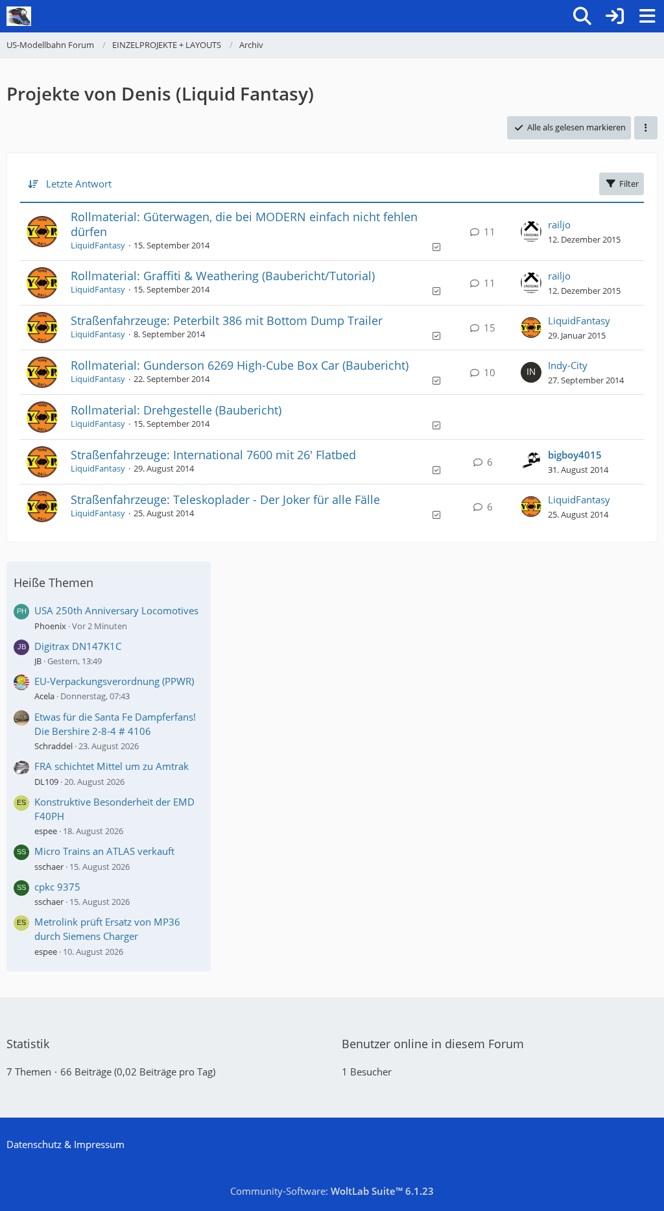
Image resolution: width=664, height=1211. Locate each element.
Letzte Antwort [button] (79, 183)
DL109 (46, 781)
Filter (629, 183)
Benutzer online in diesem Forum (433, 1043)
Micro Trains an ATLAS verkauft (104, 851)
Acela (44, 696)
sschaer (49, 866)
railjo (559, 224)
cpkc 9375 (57, 886)
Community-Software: (332, 1190)
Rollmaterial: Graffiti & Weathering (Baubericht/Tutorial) (223, 275)
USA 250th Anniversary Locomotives (116, 610)
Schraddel (53, 746)
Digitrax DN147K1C (77, 646)
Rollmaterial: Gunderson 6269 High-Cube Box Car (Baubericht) (240, 365)
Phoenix (50, 626)
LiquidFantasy (98, 245)
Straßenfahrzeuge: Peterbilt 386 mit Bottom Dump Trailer (227, 320)
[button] (646, 127)
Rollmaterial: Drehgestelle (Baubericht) (176, 410)
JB (38, 661)
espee (45, 831)
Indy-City (567, 365)
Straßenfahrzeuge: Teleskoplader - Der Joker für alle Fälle (225, 499)
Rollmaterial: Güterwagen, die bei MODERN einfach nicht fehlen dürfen (244, 224)
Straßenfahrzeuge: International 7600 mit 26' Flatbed (213, 454)
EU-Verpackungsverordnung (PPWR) (114, 681)
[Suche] (582, 16)
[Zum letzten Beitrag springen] (531, 231)
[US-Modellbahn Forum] (19, 16)
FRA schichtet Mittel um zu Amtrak (111, 766)
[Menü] (647, 16)
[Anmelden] (615, 16)
